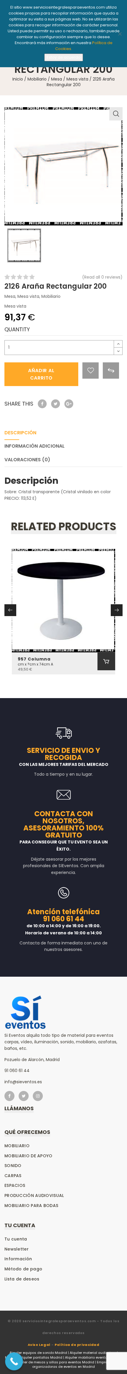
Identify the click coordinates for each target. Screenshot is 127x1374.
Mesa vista (77, 79)
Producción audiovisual (34, 1195)
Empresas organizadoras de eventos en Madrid (73, 1364)
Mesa (56, 79)
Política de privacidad (77, 1344)
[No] (120, 34)
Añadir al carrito (41, 374)
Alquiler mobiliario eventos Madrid (93, 1357)
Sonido (13, 1166)
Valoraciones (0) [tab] (27, 459)
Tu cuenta (15, 1239)
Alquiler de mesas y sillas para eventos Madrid (54, 1362)
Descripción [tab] (20, 432)
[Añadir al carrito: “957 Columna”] (106, 661)
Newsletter (16, 1249)
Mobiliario (37, 79)
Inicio (17, 79)
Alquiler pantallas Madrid (41, 1357)
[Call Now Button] (14, 1361)
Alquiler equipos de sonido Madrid (38, 1352)
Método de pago (23, 1269)
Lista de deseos (22, 1279)
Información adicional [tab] (34, 446)
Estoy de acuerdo (64, 57)
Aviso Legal (39, 1344)
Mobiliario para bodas (31, 1206)
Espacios (14, 1185)
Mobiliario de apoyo (28, 1156)
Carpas (13, 1176)
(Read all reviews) (102, 277)
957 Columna (34, 659)
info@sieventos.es (23, 1082)
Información (18, 1259)
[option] (63, 166)
